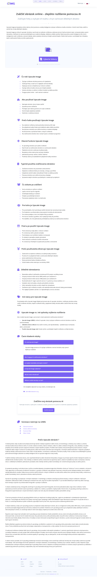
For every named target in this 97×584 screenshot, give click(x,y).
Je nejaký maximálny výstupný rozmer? (48, 363)
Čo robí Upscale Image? (48, 342)
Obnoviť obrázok (28, 426)
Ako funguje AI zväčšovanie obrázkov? (48, 357)
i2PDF (35, 1)
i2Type (31, 566)
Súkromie (42, 571)
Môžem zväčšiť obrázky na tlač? (48, 380)
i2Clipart (40, 564)
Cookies (55, 571)
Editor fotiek (26, 433)
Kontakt (59, 564)
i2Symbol (32, 564)
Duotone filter (27, 431)
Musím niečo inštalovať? (48, 374)
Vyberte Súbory (50, 59)
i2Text (22, 564)
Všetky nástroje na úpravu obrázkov (66, 566)
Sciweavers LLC (52, 574)
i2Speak (22, 566)
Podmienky (48, 571)
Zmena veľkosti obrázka (30, 429)
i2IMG (40, 1)
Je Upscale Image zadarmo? (48, 369)
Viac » (61, 1)
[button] (81, 3)
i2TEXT (49, 1)
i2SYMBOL (55, 1)
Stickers (40, 566)
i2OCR (44, 1)
